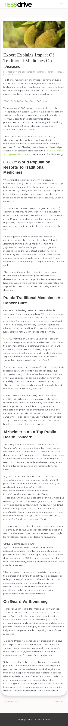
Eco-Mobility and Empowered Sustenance (23, 72)
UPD (6, 338)
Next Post (60, 701)
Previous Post (10, 701)
